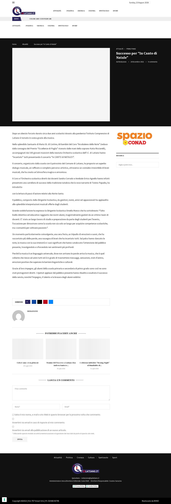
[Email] (158, 2)
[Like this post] (28, 302)
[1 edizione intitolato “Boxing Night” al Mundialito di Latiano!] (94, 349)
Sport (115, 11)
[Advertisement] (137, 83)
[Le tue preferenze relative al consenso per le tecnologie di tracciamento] (4, 499)
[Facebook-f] (82, 490)
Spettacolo (104, 11)
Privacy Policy (79, 486)
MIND (156, 501)
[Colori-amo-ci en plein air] (27, 349)
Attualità (57, 11)
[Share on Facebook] (34, 302)
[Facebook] (152, 2)
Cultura (92, 11)
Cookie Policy (92, 486)
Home (14, 44)
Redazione (122, 62)
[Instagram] (155, 2)
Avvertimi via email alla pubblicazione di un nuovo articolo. (39, 430)
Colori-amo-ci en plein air (40, 19)
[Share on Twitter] (39, 302)
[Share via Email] (51, 302)
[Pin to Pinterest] (45, 302)
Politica (70, 11)
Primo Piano (131, 49)
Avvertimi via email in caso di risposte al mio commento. (38, 422)
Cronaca (81, 11)
